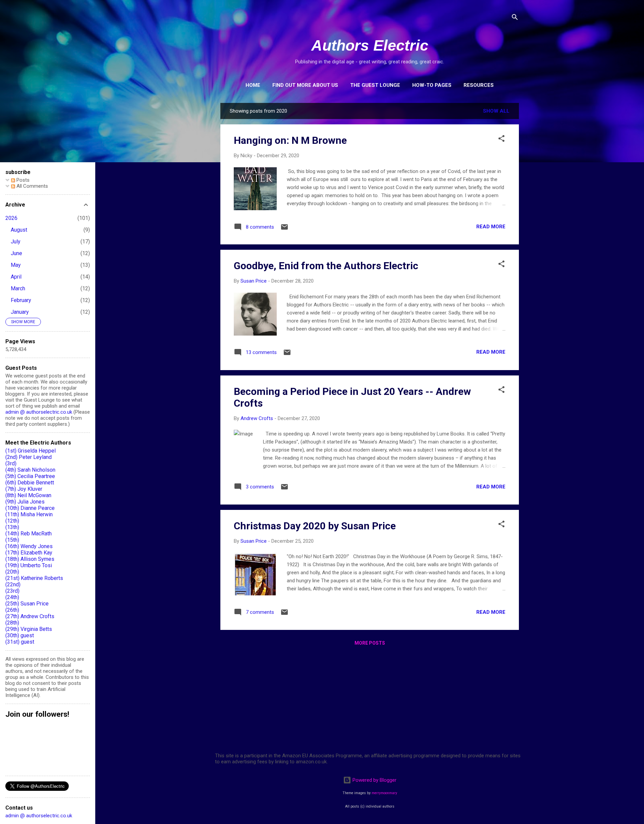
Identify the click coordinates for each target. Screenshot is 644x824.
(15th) (12, 540)
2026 (11, 218)
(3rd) (10, 463)
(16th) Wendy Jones (29, 546)
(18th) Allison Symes (29, 559)
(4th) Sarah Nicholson (30, 470)
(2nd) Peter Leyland (28, 457)
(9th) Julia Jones (25, 501)
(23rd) (12, 591)
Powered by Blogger (373, 780)
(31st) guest (19, 642)
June (16, 253)
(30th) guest (19, 635)
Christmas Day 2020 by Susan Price (315, 526)
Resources (479, 85)
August (19, 230)
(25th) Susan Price (27, 603)
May (16, 265)
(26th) (12, 610)
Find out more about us (305, 85)
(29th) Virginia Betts (28, 629)
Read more (490, 227)
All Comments (31, 186)
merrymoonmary (384, 793)
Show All (496, 111)
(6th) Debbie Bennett (29, 482)
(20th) (12, 572)
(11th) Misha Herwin (29, 514)
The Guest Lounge (375, 85)
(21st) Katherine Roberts (34, 578)
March (18, 288)
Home (253, 85)
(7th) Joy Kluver (23, 489)
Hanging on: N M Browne (290, 140)
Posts (22, 180)
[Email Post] (284, 229)
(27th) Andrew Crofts (29, 616)
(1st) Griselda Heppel (30, 451)
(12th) (12, 521)
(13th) (12, 527)
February (21, 300)
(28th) (12, 623)
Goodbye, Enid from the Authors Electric (326, 266)
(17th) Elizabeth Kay (28, 552)
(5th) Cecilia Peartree (30, 476)
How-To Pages (431, 85)
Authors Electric (369, 45)
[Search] (515, 18)
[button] (501, 139)
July (15, 241)
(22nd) (12, 584)
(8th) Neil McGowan (28, 495)
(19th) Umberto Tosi (28, 565)
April (16, 277)
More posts (370, 643)
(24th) (12, 597)
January (20, 312)
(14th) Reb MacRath (28, 533)
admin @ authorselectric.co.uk (38, 412)
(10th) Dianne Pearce (30, 508)
